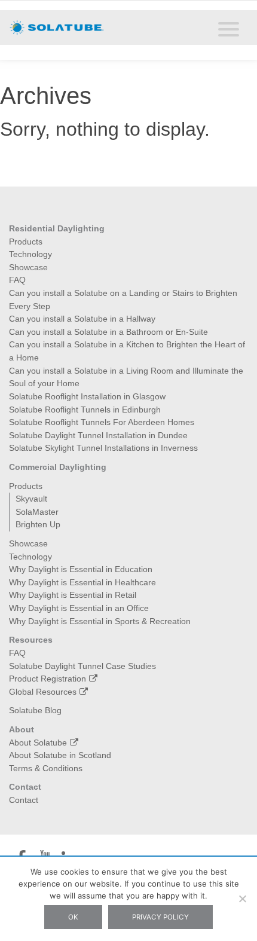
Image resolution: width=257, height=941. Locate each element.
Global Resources (43, 691)
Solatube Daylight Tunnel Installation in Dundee (98, 435)
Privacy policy (160, 917)
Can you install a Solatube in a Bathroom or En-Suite (108, 332)
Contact (23, 800)
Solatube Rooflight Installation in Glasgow (87, 396)
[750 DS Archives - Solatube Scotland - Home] (57, 27)
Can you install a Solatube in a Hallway (82, 318)
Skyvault (31, 498)
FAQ (17, 280)
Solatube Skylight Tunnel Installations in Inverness (103, 448)
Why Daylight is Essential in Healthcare (82, 582)
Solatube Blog (35, 710)
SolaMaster (37, 512)
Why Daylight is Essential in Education (80, 569)
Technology (30, 254)
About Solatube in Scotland (60, 755)
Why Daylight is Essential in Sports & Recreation (100, 621)
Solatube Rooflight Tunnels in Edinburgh (85, 409)
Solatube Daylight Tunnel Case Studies (82, 666)
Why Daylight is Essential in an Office (79, 608)
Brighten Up (38, 524)
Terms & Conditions (45, 768)
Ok (73, 917)
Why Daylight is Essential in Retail (72, 595)
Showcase (28, 267)
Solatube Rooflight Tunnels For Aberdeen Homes (101, 422)
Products (25, 241)
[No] (242, 899)
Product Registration (47, 678)
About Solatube (38, 742)
